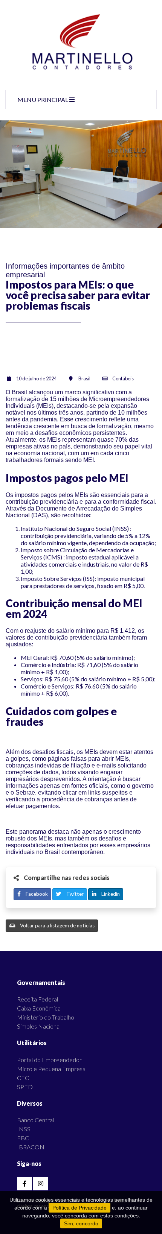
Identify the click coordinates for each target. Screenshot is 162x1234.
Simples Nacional (39, 1026)
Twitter (74, 894)
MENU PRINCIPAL (43, 99)
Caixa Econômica (39, 1008)
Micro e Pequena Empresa (51, 1068)
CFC (23, 1077)
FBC (23, 1137)
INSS (24, 1128)
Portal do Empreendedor (49, 1059)
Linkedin (110, 894)
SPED (25, 1086)
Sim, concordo (81, 1223)
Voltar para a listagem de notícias (57, 925)
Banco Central (35, 1119)
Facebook (36, 894)
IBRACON (30, 1146)
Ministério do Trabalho (45, 1017)
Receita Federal (37, 999)
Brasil (84, 378)
